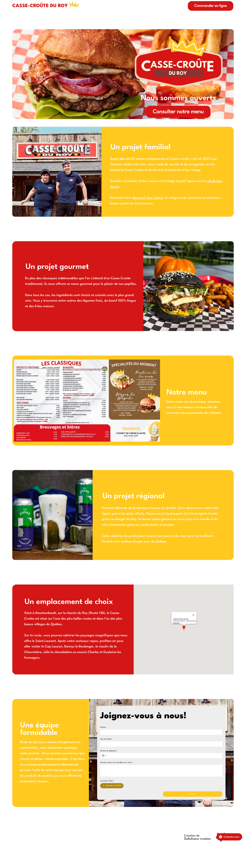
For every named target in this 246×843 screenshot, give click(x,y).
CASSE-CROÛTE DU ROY (40, 6)
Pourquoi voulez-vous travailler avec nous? (116, 762)
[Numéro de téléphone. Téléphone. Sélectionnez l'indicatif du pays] (104, 755)
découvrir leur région (147, 198)
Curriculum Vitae (107, 781)
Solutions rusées (197, 839)
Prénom (103, 727)
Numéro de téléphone (109, 751)
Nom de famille (106, 739)
